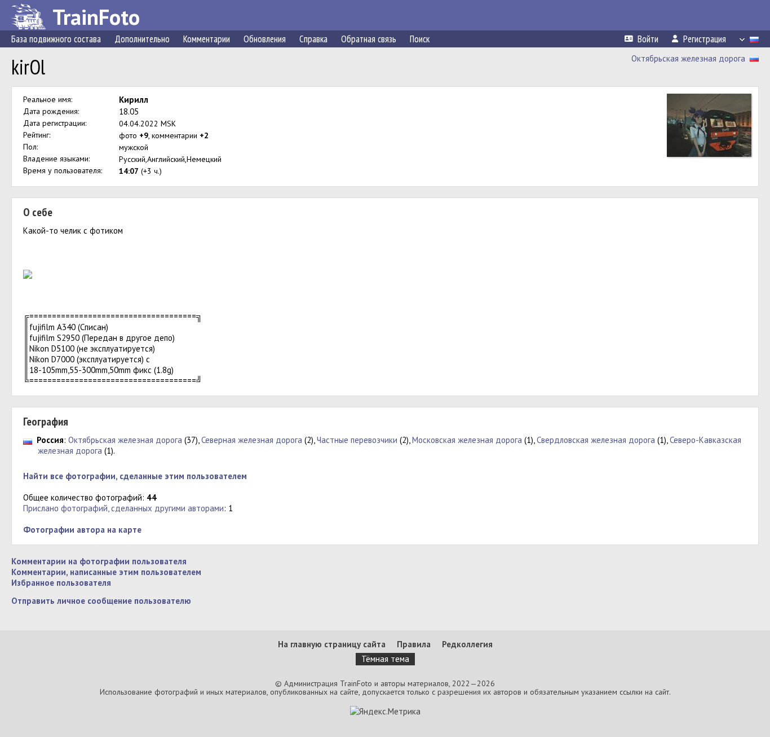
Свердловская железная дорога (596, 440)
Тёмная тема (385, 658)
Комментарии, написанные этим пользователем (106, 572)
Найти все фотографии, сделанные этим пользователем (135, 476)
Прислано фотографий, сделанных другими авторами (123, 508)
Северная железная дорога (251, 440)
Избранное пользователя (61, 582)
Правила (414, 644)
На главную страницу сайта (332, 644)
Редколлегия (467, 644)
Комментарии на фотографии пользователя (99, 561)
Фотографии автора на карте (82, 529)
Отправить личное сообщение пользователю (101, 600)
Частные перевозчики (357, 440)
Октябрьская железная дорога (688, 58)
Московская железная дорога (467, 440)
